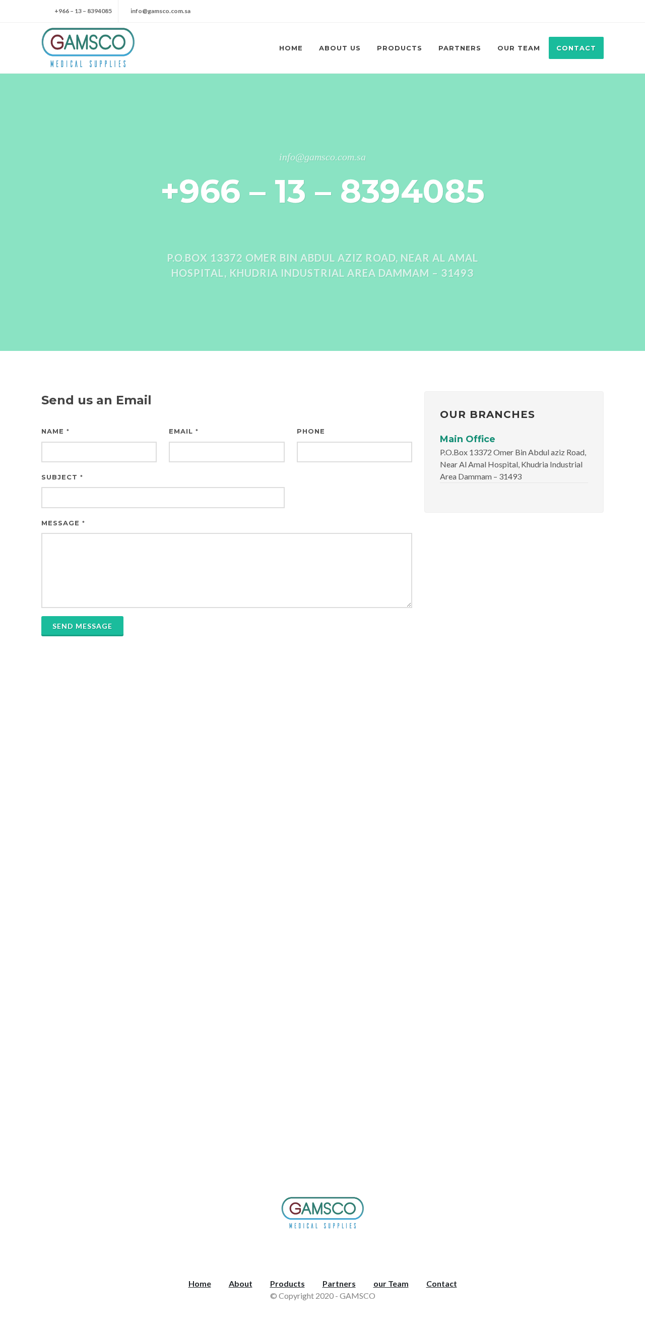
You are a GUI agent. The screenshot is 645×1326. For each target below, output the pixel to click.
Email (184, 431)
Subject (62, 477)
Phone (311, 431)
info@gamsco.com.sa (160, 11)
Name (55, 431)
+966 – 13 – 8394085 (82, 11)
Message (63, 523)
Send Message (82, 626)
